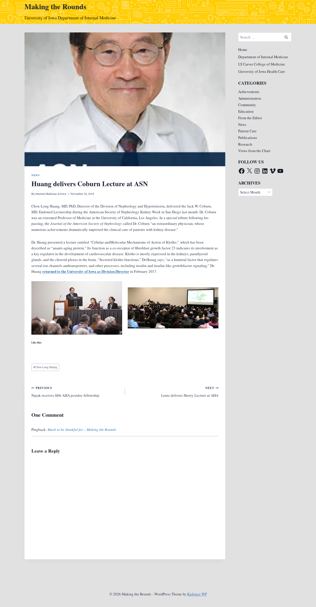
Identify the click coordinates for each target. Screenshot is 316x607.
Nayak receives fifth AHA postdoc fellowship (65, 392)
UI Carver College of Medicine (261, 64)
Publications (247, 137)
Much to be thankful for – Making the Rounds (82, 429)
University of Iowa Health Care (261, 71)
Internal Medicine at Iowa (50, 194)
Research (245, 144)
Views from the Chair (254, 150)
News (35, 175)
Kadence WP (197, 594)
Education (246, 111)
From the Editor (250, 117)
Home (242, 49)
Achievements (248, 91)
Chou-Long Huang (45, 367)
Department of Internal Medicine (263, 56)
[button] (76, 308)
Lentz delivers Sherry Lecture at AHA (189, 392)
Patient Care (247, 130)
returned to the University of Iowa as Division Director (85, 271)
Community (247, 104)
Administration (249, 98)
